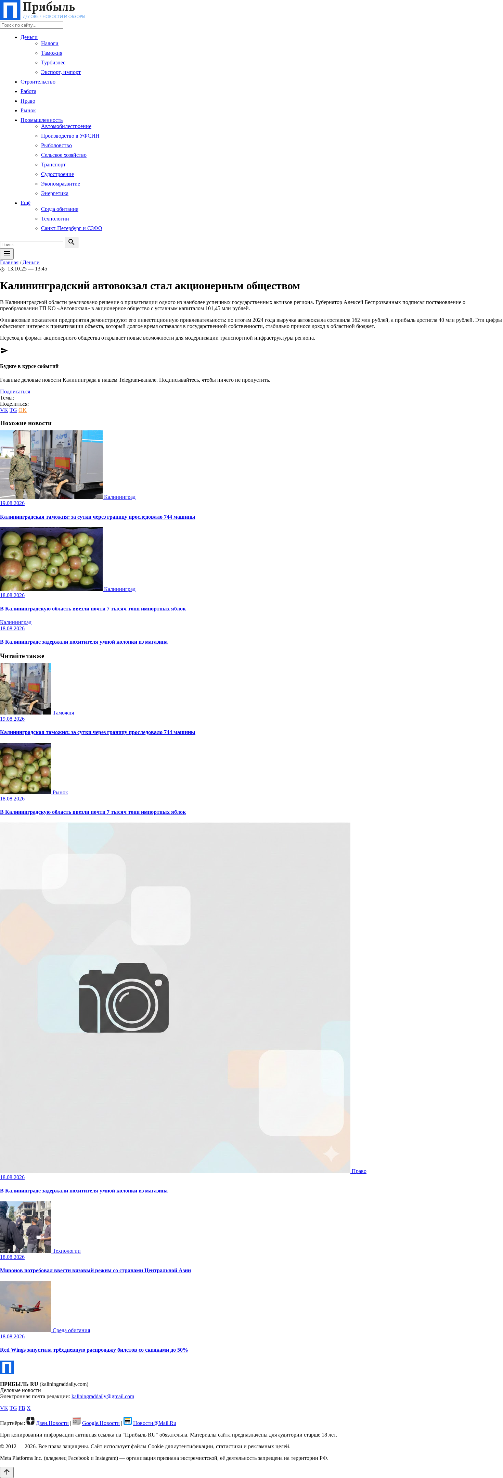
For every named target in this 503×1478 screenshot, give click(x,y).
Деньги (29, 37)
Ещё (25, 203)
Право (28, 101)
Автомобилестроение (66, 126)
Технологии (55, 219)
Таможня (51, 53)
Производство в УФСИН (70, 136)
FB (21, 1408)
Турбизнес (53, 62)
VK (4, 410)
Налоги (50, 43)
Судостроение (57, 174)
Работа (28, 91)
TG (13, 410)
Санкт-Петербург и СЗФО (71, 228)
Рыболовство (56, 145)
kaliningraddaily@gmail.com (103, 1396)
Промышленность (42, 120)
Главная (9, 262)
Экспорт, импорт (61, 72)
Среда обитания (59, 209)
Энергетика (54, 193)
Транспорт (53, 164)
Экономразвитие (60, 184)
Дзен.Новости (52, 1423)
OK (22, 410)
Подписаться (15, 391)
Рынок (28, 110)
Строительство (38, 82)
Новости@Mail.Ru (154, 1423)
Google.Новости (101, 1423)
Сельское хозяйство (64, 155)
